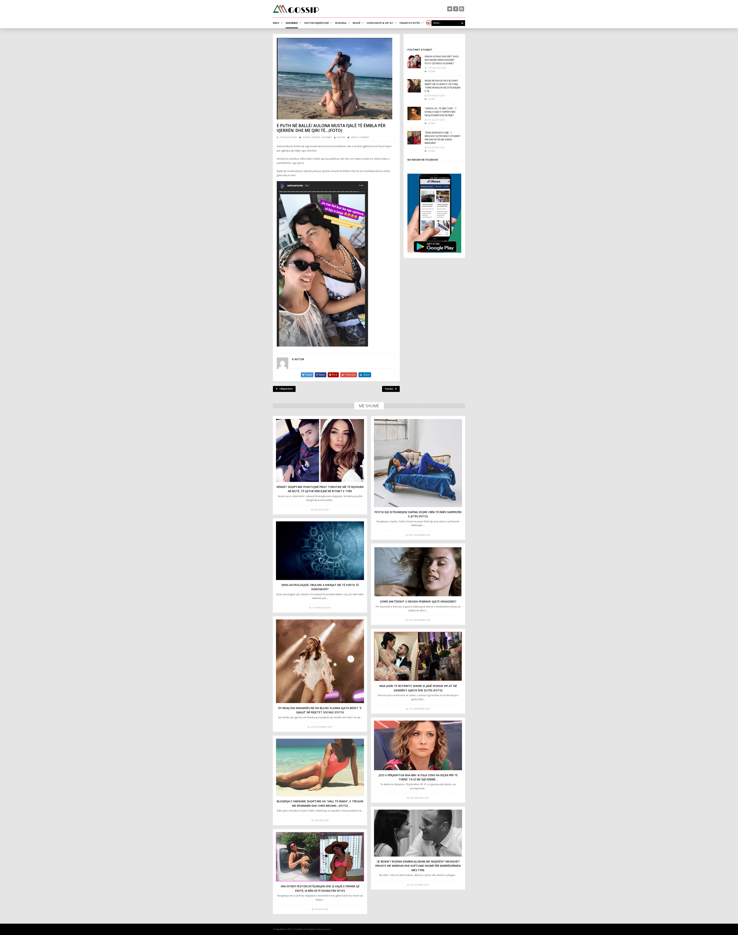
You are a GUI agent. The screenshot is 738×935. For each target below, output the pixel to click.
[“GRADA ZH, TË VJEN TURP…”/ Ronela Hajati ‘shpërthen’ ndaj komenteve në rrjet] (414, 113)
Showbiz (292, 23)
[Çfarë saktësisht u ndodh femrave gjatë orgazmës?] (418, 572)
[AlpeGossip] (296, 9)
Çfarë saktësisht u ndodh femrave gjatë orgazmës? (418, 601)
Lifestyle (316, 137)
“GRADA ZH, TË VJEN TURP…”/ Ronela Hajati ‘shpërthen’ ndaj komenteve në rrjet (440, 112)
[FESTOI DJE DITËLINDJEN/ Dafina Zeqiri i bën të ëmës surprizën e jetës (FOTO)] (418, 463)
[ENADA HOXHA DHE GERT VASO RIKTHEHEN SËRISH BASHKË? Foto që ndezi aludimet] (414, 61)
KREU (276, 23)
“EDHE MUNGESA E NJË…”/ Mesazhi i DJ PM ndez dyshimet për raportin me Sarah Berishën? (443, 138)
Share (322, 374)
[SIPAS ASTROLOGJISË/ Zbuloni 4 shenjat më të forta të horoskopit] (320, 550)
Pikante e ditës (410, 23)
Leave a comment (360, 137)
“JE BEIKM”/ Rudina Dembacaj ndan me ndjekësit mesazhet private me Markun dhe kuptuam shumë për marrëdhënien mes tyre (418, 866)
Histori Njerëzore (316, 23)
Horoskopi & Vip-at (380, 23)
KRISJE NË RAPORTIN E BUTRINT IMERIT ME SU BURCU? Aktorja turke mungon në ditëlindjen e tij (442, 86)
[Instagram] (461, 8)
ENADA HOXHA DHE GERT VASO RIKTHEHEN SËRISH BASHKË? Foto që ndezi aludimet (442, 60)
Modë (356, 23)
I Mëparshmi (286, 388)
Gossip (306, 137)
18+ (428, 23)
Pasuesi (389, 388)
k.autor (341, 137)
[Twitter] (449, 8)
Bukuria (340, 23)
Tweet (308, 374)
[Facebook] (455, 8)
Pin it (334, 374)
